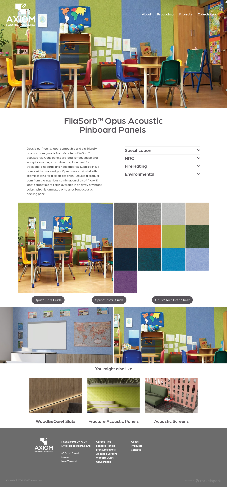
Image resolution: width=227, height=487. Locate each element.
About (146, 14)
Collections (206, 14)
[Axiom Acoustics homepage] (27, 15)
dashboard (37, 480)
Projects (185, 14)
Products (164, 14)
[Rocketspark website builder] (203, 481)
